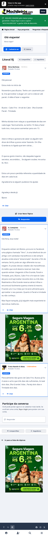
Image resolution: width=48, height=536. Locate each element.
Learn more (4, 4)
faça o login (23, 409)
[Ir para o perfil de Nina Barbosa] (4, 68)
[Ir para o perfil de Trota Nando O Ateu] (4, 367)
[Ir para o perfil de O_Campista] (4, 229)
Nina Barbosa (13, 67)
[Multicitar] (3, 310)
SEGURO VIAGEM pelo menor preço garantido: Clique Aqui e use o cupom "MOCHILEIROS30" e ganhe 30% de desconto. (19, 20)
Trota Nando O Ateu (16, 366)
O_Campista (13, 228)
